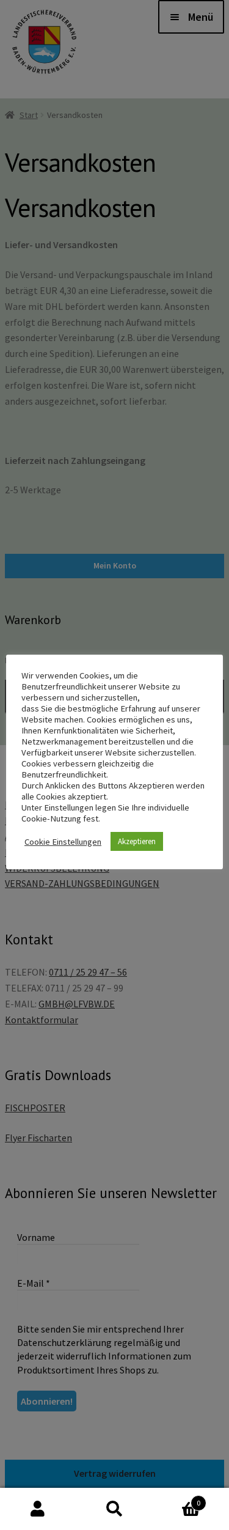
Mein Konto (38, 1509)
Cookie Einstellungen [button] (62, 841)
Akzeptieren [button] (137, 841)
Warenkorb (176, 1498)
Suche (114, 1509)
